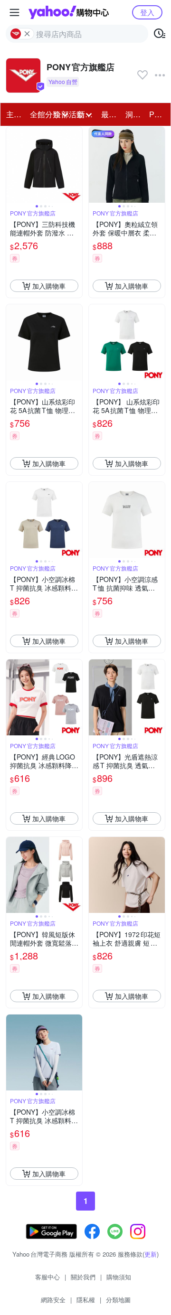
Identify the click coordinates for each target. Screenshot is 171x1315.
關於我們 (83, 1276)
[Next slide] (76, 165)
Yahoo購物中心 (68, 12)
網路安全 (53, 1299)
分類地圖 (118, 1299)
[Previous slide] (12, 165)
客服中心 (47, 1276)
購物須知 (118, 1276)
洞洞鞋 (134, 114)
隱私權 (85, 1299)
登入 (147, 12)
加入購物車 (49, 286)
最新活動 (110, 114)
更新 (150, 1254)
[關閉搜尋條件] (27, 33)
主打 (13, 114)
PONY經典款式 (158, 114)
